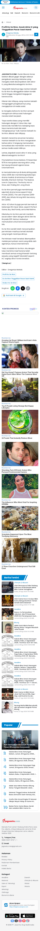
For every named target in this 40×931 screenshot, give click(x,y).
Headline (17, 609)
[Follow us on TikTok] (27, 921)
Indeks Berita (6, 868)
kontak (4, 865)
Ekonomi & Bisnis (8, 895)
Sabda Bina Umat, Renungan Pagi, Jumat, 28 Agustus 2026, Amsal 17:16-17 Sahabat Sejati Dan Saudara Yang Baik (22, 768)
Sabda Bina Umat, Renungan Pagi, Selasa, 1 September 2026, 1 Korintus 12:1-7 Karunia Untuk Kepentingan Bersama (26, 682)
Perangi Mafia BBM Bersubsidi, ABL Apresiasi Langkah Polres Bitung (25, 707)
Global (8, 22)
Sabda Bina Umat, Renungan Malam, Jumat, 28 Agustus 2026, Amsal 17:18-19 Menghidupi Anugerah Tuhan (21, 755)
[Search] (36, 7)
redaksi (4, 857)
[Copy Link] (28, 288)
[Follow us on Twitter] (16, 921)
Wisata (27, 886)
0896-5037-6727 (8, 840)
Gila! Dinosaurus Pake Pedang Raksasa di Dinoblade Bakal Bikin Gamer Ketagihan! (26, 587)
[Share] (36, 34)
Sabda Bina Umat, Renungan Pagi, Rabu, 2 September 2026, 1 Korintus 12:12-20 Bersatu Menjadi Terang (26, 655)
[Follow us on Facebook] (12, 921)
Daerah (27, 877)
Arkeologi (5, 889)
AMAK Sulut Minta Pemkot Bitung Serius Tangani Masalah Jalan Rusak (26, 627)
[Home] (2, 22)
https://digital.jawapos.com (18, 907)
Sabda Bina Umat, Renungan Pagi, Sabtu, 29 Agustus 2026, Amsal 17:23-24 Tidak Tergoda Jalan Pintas (22, 762)
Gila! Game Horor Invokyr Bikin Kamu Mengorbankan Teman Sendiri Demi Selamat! (26, 601)
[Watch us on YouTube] (24, 921)
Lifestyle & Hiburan (21, 583)
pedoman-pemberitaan (11, 863)
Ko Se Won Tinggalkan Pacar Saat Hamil (18, 279)
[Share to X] (23, 288)
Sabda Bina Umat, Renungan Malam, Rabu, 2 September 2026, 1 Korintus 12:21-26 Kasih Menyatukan (26, 642)
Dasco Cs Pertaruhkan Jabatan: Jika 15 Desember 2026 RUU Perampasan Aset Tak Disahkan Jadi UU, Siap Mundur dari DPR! (25, 616)
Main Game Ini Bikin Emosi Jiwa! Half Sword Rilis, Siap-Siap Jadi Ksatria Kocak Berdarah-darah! (24, 695)
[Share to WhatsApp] (12, 288)
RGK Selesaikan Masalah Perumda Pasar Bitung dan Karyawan (19, 746)
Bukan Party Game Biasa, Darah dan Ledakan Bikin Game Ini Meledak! (21, 808)
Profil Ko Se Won (9, 274)
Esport (4, 886)
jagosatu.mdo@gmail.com (12, 846)
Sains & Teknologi (8, 883)
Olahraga (5, 892)
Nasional (5, 880)
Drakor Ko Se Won (10, 283)
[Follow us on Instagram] (20, 921)
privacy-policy (7, 860)
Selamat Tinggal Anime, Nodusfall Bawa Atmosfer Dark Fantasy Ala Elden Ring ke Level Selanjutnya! (22, 795)
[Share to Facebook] (18, 288)
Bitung (16, 623)
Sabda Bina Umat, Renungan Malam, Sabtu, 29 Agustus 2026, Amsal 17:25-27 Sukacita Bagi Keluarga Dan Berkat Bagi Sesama (22, 782)
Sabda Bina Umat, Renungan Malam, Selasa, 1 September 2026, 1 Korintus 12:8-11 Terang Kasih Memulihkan (25, 668)
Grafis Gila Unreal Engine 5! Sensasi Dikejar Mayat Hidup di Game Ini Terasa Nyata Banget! (22, 801)
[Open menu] (3, 7)
